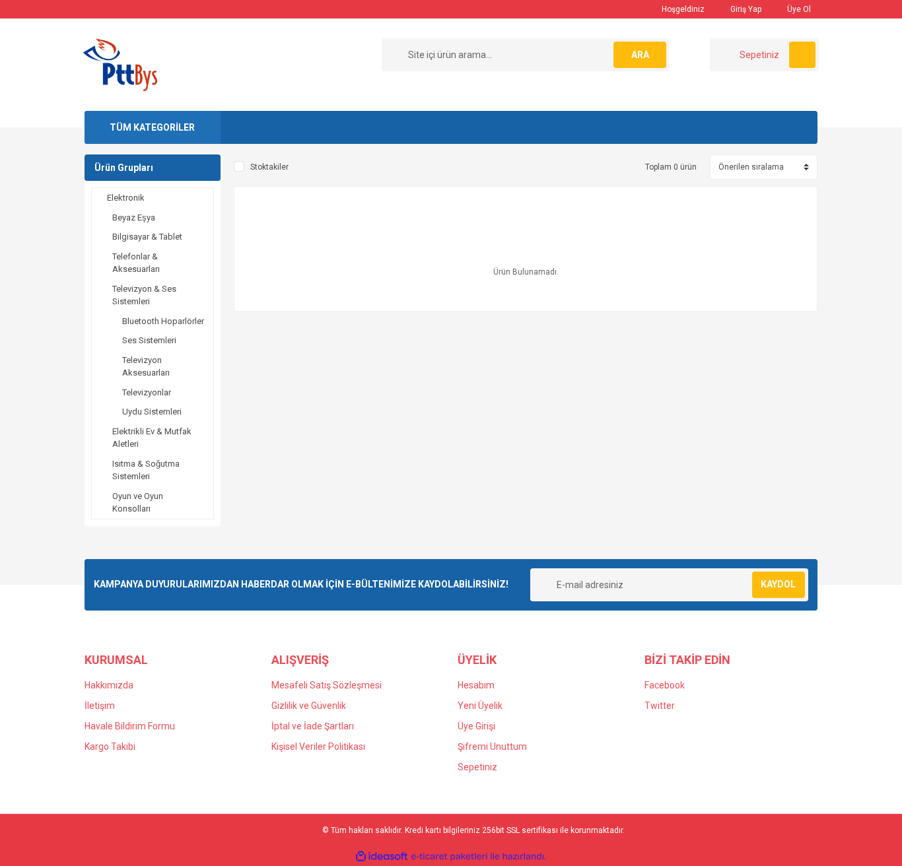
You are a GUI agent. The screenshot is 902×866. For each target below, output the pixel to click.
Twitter (659, 705)
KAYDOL (778, 584)
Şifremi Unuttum (492, 746)
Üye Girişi (476, 726)
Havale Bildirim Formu (130, 726)
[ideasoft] (381, 856)
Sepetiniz (477, 767)
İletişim (100, 705)
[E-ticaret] (449, 856)
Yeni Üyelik (480, 705)
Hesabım (476, 685)
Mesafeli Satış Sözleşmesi (326, 685)
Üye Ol (798, 9)
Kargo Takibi (110, 746)
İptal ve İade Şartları (312, 726)
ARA (640, 55)
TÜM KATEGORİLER (152, 127)
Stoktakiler (269, 167)
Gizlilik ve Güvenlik (308, 705)
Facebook (664, 685)
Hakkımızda (109, 685)
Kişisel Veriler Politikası (318, 746)
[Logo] (120, 64)
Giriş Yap (744, 9)
